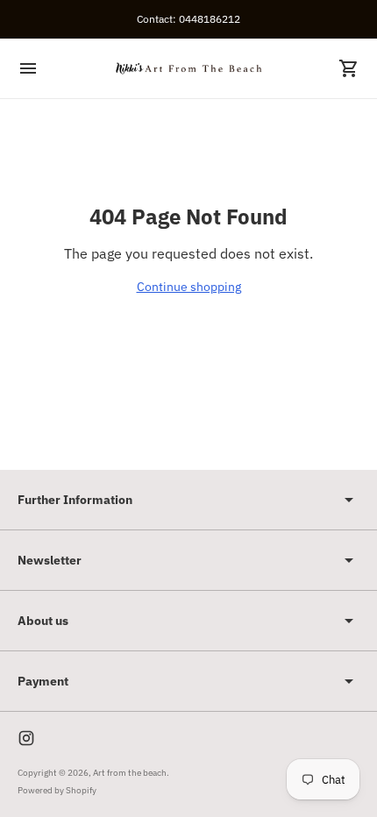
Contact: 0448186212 (188, 18)
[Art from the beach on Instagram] (26, 738)
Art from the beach (130, 772)
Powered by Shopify (57, 790)
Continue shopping (189, 287)
